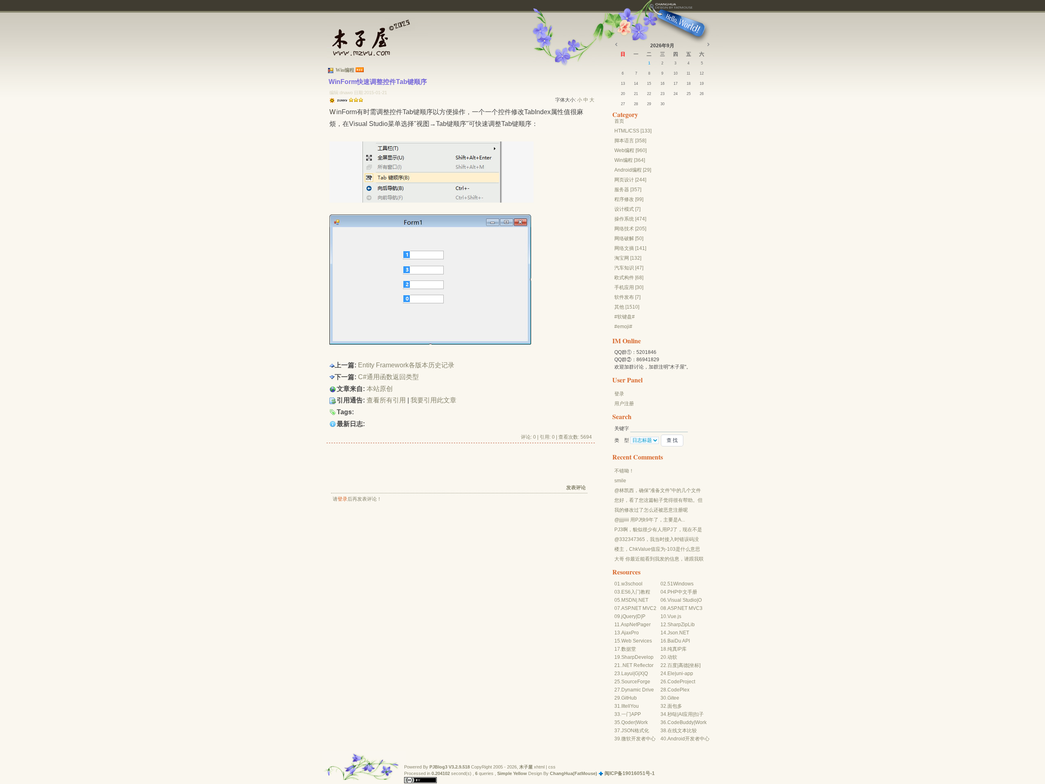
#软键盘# (624, 317)
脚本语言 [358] (630, 141)
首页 (619, 121)
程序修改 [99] (628, 199)
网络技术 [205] (630, 229)
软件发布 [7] (627, 297)
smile (620, 481)
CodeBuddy (680, 722)
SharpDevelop (637, 657)
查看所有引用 (386, 400)
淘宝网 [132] (627, 258)
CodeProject (681, 682)
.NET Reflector (637, 665)
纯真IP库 (677, 649)
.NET (642, 600)
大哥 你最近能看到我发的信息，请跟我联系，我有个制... (659, 559)
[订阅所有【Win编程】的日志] (360, 70)
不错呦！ (624, 471)
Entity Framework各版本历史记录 (406, 365)
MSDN (628, 600)
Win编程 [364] (629, 160)
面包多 (674, 706)
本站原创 (380, 388)
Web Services (636, 641)
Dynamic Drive (637, 690)
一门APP (631, 714)
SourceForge (635, 682)
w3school (632, 584)
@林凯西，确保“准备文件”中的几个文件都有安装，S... (657, 491)
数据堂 (628, 649)
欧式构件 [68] (628, 277)
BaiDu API (678, 641)
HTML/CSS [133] (632, 131)
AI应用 (685, 714)
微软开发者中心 (638, 739)
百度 (672, 665)
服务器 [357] (627, 189)
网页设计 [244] (630, 180)
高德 (683, 665)
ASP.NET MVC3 (685, 608)
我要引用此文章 (433, 400)
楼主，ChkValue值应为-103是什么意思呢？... (657, 549)
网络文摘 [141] (630, 248)
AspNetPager (636, 624)
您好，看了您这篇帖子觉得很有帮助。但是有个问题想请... (658, 500)
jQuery (628, 616)
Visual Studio (682, 600)
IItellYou (630, 706)
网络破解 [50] (628, 238)
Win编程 (345, 70)
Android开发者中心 (688, 739)
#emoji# (623, 326)
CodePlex (678, 690)
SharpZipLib (681, 624)
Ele (671, 673)
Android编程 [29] (632, 170)
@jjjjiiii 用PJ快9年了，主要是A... (649, 520)
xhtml (539, 766)
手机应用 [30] (628, 287)
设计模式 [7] (627, 209)
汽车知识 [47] (628, 268)
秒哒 (672, 714)
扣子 (699, 714)
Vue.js (674, 616)
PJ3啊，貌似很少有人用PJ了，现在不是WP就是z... (658, 530)
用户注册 (624, 403)
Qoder (628, 722)
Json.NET (678, 633)
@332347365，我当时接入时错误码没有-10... (656, 540)
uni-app (684, 673)
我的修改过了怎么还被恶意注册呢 (651, 510)
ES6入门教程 (635, 592)
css (552, 766)
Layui (627, 673)
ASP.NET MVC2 (638, 608)
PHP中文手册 (682, 592)
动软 (672, 657)
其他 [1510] (626, 307)
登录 (342, 499)
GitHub (629, 698)
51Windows (680, 584)
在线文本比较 (682, 730)
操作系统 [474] (630, 219)
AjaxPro (630, 633)
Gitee (673, 698)
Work (642, 722)
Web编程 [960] (630, 150)
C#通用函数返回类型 (388, 376)
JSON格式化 (635, 730)
